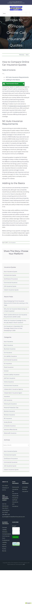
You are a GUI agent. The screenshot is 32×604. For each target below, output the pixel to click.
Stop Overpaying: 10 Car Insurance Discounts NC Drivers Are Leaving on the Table (16, 303)
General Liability (4, 528)
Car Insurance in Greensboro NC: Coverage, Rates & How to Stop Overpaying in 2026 (13, 328)
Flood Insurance (8, 367)
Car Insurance (12, 242)
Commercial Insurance (10, 282)
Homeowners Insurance (11, 385)
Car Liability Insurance (10, 356)
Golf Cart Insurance (9, 378)
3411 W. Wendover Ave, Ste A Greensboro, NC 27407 (5, 508)
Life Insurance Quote (10, 286)
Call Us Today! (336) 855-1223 (15, 1)
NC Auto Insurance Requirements (17, 77)
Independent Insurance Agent (13, 393)
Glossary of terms (5, 489)
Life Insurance (8, 400)
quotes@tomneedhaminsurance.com (16, 2)
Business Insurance (9, 349)
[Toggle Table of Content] (3, 74)
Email (14, 526)
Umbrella (25, 487)
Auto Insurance (8, 341)
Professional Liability (5, 541)
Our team (5, 485)
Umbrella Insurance (10, 426)
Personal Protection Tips (11, 407)
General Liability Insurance (11, 374)
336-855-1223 (6, 514)
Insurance (7, 396)
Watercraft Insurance (10, 433)
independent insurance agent (18, 106)
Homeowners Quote (10, 275)
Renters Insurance (9, 411)
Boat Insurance (8, 345)
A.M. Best (16, 174)
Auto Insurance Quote (10, 271)
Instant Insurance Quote (11, 290)
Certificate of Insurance (11, 279)
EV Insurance (8, 363)
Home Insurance (9, 382)
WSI (24, 564)
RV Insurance (8, 418)
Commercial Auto (5, 537)
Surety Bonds (8, 422)
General (6, 371)
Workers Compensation (6, 533)
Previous (21, 54)
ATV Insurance (15, 505)
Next (27, 54)
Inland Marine (4, 545)
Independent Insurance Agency (13, 389)
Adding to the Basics (13, 80)
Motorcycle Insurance (10, 404)
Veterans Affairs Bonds (10, 429)
